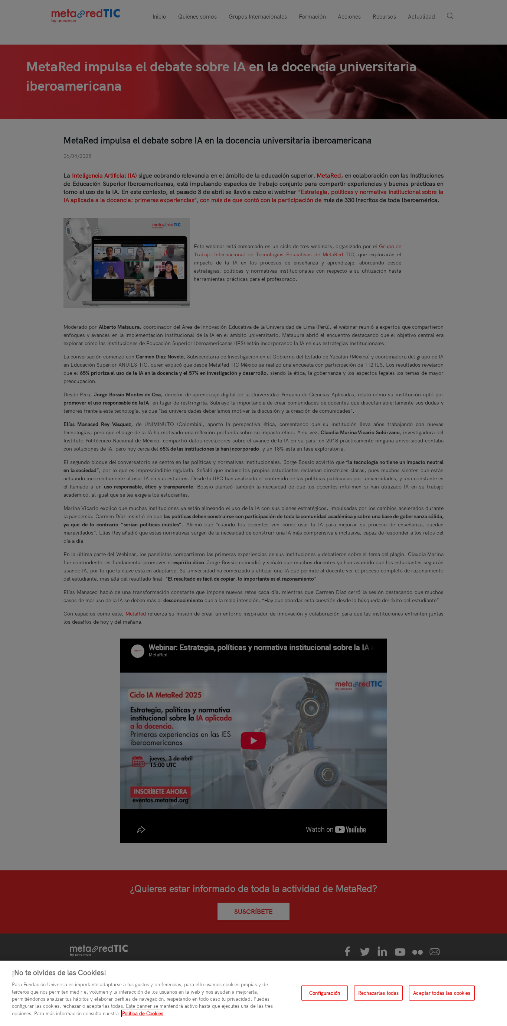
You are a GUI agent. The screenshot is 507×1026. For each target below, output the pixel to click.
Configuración (324, 993)
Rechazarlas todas (378, 993)
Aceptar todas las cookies (441, 993)
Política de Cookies (142, 1013)
